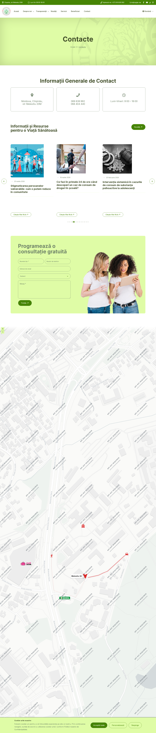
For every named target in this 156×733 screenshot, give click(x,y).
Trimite (23, 303)
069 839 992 (78, 101)
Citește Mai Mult (48, 215)
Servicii (64, 11)
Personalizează (118, 725)
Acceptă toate (99, 725)
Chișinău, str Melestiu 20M (13, 2)
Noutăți (54, 11)
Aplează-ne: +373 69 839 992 (113, 2)
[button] (26, 563)
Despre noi (27, 11)
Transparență (41, 11)
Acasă (16, 11)
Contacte (82, 47)
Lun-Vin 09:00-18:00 (37, 2)
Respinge (135, 725)
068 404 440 (78, 104)
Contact (87, 11)
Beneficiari (75, 11)
